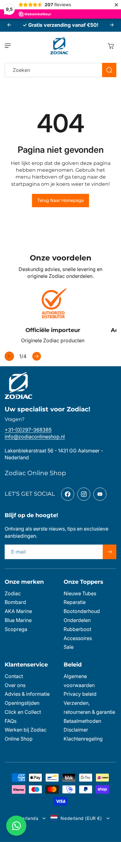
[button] (9, 45)
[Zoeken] (109, 70)
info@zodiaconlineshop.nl (35, 436)
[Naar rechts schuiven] (36, 356)
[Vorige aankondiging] (9, 25)
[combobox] (60, 70)
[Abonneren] (109, 552)
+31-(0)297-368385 (28, 430)
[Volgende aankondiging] (111, 25)
